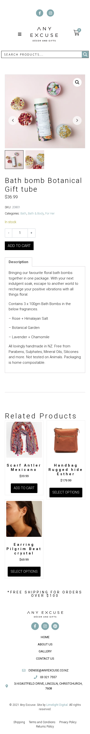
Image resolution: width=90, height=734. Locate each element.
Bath (23, 213)
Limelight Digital (57, 705)
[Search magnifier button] (85, 54)
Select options (65, 492)
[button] (19, 34)
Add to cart (19, 245)
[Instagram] (50, 13)
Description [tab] (18, 262)
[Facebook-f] (39, 13)
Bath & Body (36, 213)
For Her (49, 213)
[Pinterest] (55, 626)
